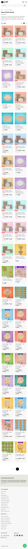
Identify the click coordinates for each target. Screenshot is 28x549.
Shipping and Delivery (5, 521)
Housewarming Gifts (5, 500)
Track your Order (4, 516)
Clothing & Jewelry (5, 507)
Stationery (3, 509)
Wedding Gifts (4, 495)
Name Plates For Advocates (13, 481)
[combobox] (14, 5)
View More (3, 20)
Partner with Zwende (5, 518)
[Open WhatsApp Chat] (25, 546)
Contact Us (3, 526)
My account (3, 528)
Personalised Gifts (5, 502)
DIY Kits (2, 493)
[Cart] (23, 2)
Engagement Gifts (5, 498)
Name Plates (4, 480)
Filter (4, 23)
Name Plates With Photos (14, 480)
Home (2, 9)
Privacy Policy (4, 525)
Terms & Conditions (5, 519)
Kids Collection (4, 504)
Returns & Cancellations (6, 523)
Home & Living (4, 505)
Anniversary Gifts (4, 496)
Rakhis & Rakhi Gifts (5, 511)
